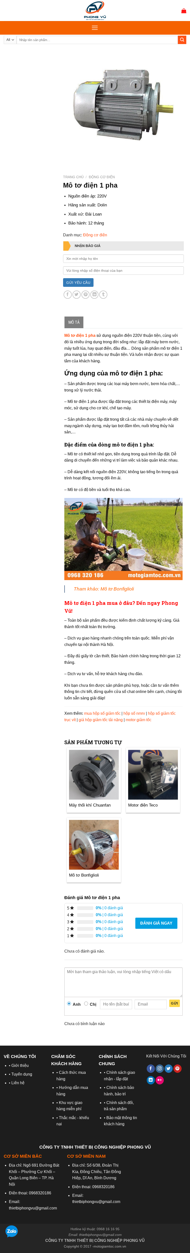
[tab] (73, 322)
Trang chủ (73, 177)
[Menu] (95, 27)
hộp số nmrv (134, 713)
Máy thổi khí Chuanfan (90, 805)
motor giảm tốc (138, 720)
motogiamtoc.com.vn (110, 1246)
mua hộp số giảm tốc (102, 713)
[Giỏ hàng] (183, 10)
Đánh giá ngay (156, 923)
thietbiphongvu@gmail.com (100, 1235)
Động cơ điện (102, 177)
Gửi (174, 1003)
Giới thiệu (20, 1065)
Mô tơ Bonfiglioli (117, 588)
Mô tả (74, 322)
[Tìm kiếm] (182, 40)
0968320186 (40, 1193)
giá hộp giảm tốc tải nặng (101, 720)
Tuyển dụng (21, 1074)
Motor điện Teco (143, 805)
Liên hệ (17, 1083)
